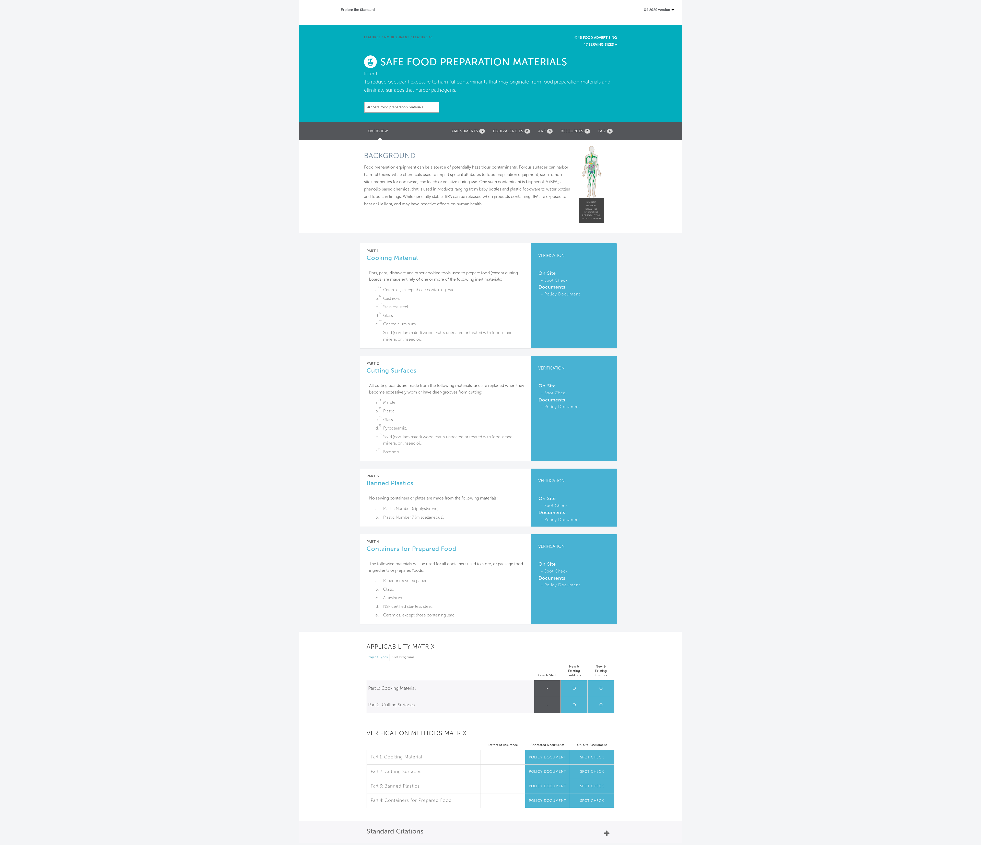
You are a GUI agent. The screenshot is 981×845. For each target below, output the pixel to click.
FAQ (604, 131)
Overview (379, 132)
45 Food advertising (597, 37)
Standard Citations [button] (395, 831)
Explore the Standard (358, 9)
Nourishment (396, 37)
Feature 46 (423, 37)
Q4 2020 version (657, 9)
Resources (574, 131)
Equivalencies (510, 131)
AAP (544, 131)
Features (372, 37)
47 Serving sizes (598, 44)
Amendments (467, 131)
